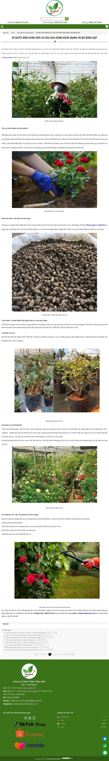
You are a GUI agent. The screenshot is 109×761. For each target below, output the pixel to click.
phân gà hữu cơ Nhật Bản (15, 613)
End (73, 654)
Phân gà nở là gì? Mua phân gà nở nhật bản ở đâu (24, 650)
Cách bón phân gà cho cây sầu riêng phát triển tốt (24, 638)
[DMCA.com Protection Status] (68, 759)
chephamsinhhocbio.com (86, 613)
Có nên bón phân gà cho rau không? (19, 645)
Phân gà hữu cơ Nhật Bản (95, 225)
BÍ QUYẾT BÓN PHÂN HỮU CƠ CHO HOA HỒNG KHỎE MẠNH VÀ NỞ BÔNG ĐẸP (58, 33)
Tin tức (13, 33)
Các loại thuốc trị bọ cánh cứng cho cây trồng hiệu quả (26, 633)
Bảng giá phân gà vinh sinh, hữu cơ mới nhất (22, 647)
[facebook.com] (33, 718)
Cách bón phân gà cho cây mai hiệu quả (20, 640)
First (36, 654)
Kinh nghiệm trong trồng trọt (25, 33)
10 (68, 654)
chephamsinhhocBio (53, 759)
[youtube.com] (29, 718)
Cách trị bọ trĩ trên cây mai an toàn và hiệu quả (23, 635)
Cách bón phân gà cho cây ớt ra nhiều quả (21, 642)
